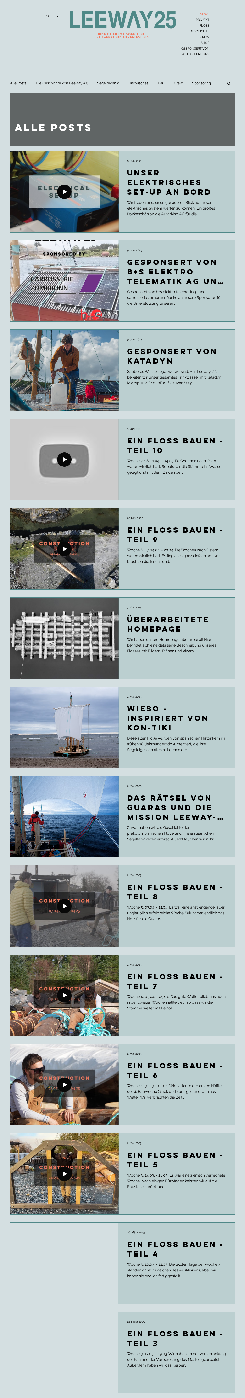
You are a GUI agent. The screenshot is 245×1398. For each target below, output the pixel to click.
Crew (178, 83)
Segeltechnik (108, 83)
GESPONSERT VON (195, 48)
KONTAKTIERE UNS (195, 54)
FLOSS (204, 25)
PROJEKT (202, 20)
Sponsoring (201, 83)
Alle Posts (18, 83)
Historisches (138, 83)
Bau (161, 83)
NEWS (204, 14)
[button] (229, 83)
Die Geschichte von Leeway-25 (62, 83)
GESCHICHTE (199, 31)
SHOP (205, 43)
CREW (204, 37)
